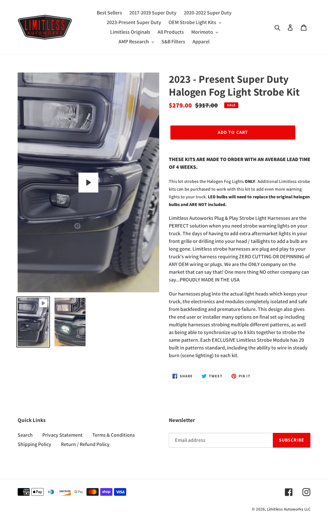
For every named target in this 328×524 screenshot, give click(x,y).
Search (25, 435)
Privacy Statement (62, 435)
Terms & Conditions (113, 435)
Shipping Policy (34, 444)
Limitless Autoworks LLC (288, 509)
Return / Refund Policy (85, 444)
